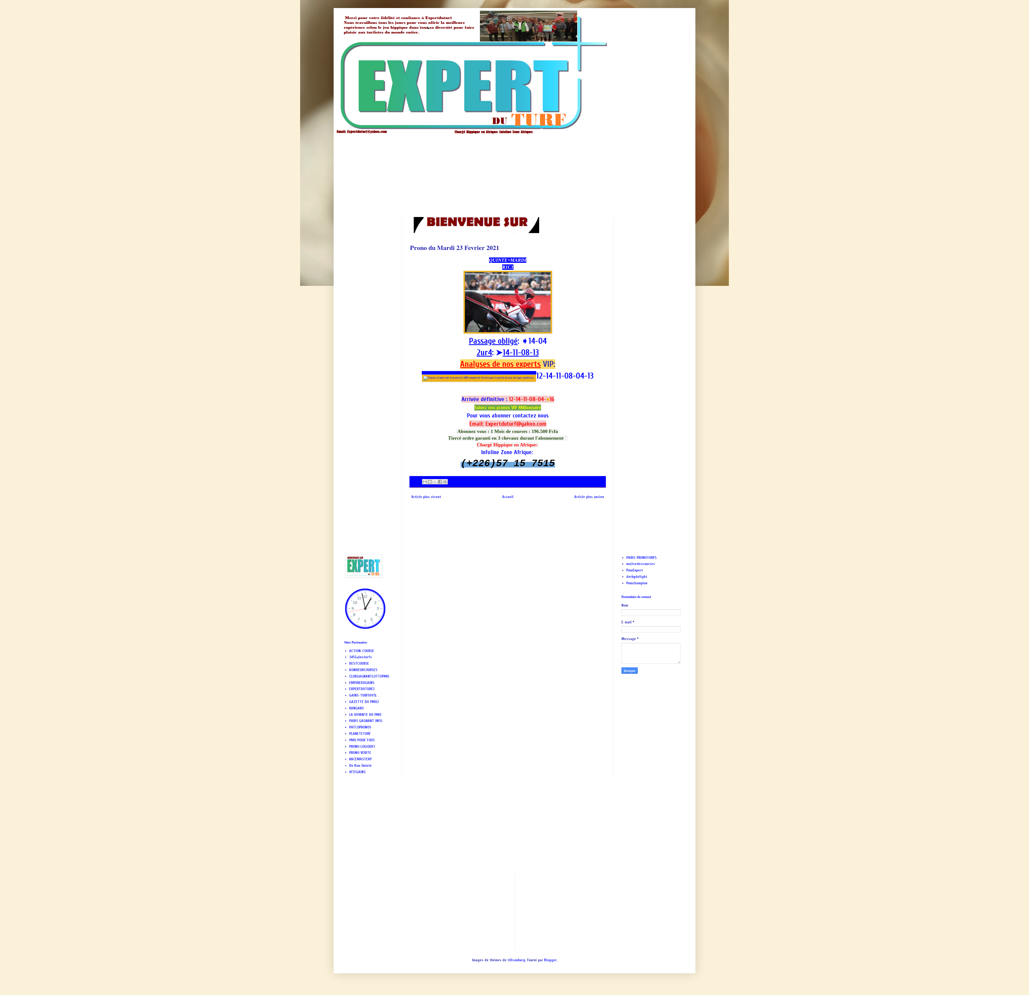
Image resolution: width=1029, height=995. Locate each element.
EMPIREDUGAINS (361, 682)
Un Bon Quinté (360, 765)
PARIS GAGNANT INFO (365, 721)
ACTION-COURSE (361, 651)
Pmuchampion (636, 583)
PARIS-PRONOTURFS (641, 557)
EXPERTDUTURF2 (362, 689)
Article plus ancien (589, 497)
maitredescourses (640, 564)
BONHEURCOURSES (363, 670)
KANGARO (356, 708)
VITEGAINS (357, 772)
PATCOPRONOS (360, 727)
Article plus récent (426, 497)
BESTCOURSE (359, 663)
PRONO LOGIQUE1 (362, 746)
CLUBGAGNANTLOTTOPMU (369, 676)
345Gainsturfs (360, 657)
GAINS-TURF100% (362, 695)
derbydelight (636, 576)
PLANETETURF (360, 733)
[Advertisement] (505, 171)
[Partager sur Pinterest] (445, 481)
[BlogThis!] (430, 481)
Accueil (507, 497)
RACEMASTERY (360, 759)
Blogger (550, 960)
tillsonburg (516, 960)
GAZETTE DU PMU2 (364, 702)
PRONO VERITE (360, 752)
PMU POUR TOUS (362, 740)
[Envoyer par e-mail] (424, 481)
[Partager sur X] (435, 481)
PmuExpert (634, 570)
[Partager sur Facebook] (440, 481)
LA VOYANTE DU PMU (365, 714)
